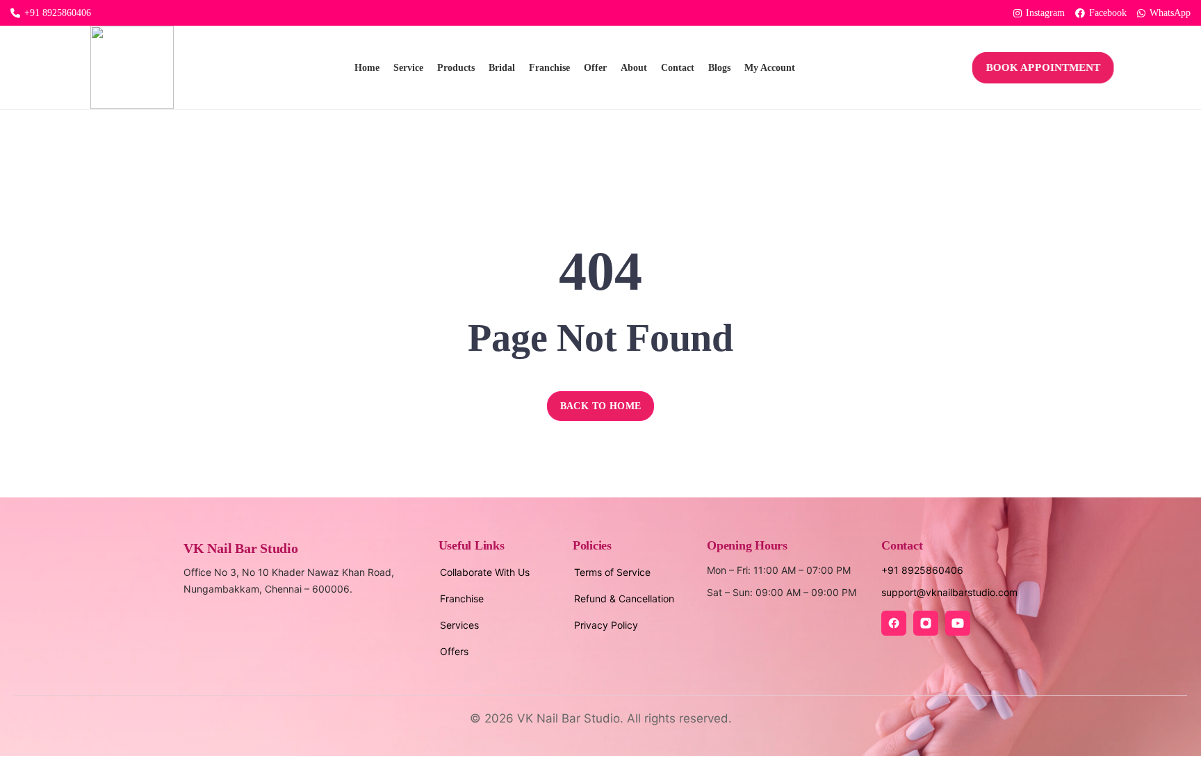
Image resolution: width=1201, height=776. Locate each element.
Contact (677, 68)
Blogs (719, 68)
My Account (769, 68)
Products (456, 68)
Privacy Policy (606, 625)
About (634, 68)
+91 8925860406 (57, 13)
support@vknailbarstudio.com (949, 592)
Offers (454, 651)
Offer (595, 68)
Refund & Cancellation (624, 598)
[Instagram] (925, 623)
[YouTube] (957, 623)
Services (459, 625)
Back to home (601, 406)
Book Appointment (1043, 67)
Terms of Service (612, 572)
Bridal (502, 68)
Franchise (549, 68)
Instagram (1045, 13)
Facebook (1108, 13)
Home (366, 68)
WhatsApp (1170, 13)
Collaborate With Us (485, 572)
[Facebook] (893, 623)
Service (408, 68)
